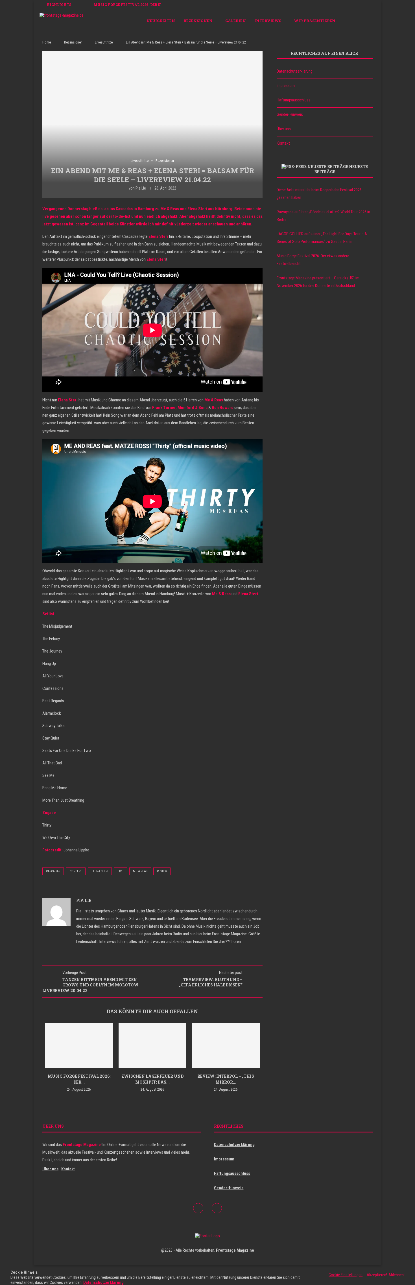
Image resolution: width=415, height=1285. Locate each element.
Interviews (267, 20)
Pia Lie (141, 188)
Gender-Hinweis (290, 114)
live (120, 871)
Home (46, 42)
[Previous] (81, 4)
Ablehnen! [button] (396, 1274)
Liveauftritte (104, 42)
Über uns (284, 128)
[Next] (88, 4)
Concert (76, 871)
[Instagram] (364, 20)
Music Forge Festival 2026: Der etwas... (133, 4)
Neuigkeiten (161, 20)
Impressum (286, 85)
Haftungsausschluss (294, 100)
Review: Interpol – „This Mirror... (225, 1079)
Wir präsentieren (314, 20)
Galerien (235, 20)
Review (162, 871)
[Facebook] (358, 20)
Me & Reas (140, 871)
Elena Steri (99, 871)
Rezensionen (198, 20)
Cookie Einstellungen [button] (345, 1274)
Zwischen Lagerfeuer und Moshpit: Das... (152, 1079)
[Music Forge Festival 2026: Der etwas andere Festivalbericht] (79, 1045)
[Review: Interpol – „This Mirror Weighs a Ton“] (226, 1045)
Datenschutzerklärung (295, 71)
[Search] (372, 20)
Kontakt (283, 143)
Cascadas (53, 871)
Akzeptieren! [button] (377, 1274)
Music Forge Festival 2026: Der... (79, 1079)
